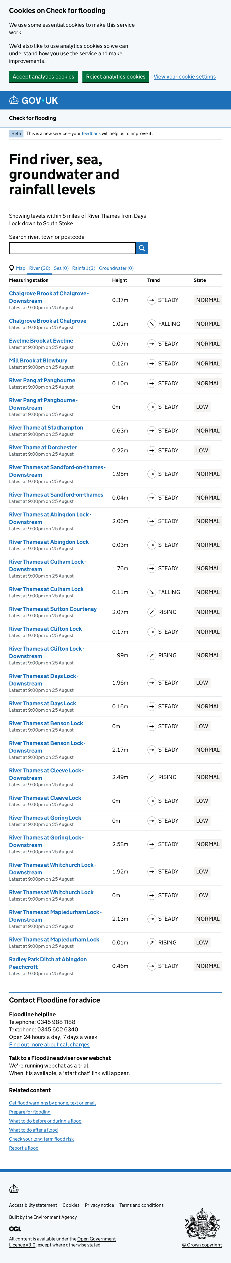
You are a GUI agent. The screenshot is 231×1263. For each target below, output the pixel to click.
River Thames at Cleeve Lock (45, 797)
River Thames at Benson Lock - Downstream (47, 747)
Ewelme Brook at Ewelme (41, 340)
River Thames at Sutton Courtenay (53, 608)
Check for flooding (32, 118)
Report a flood (23, 1148)
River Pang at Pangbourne (42, 380)
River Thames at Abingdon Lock (49, 541)
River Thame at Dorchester (43, 447)
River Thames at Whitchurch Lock (51, 892)
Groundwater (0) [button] (116, 268)
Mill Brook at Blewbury (38, 360)
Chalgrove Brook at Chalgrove (47, 320)
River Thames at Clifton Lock (45, 628)
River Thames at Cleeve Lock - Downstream (46, 774)
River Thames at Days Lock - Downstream (44, 680)
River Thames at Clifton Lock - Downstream (46, 652)
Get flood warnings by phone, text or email (52, 1103)
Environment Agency (55, 1217)
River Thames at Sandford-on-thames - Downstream (57, 471)
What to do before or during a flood (45, 1121)
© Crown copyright (202, 1245)
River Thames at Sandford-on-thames (56, 494)
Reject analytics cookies (116, 76)
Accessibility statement (33, 1205)
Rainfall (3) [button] (83, 268)
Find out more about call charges (49, 1044)
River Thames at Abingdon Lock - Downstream (50, 518)
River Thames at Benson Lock (46, 723)
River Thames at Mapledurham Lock (54, 939)
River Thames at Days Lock (42, 703)
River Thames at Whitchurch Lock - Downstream (52, 868)
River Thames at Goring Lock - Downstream (46, 841)
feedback (91, 133)
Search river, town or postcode (47, 236)
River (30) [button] (39, 268)
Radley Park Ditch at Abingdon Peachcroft (48, 963)
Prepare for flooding (30, 1112)
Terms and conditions (141, 1205)
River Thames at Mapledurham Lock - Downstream (55, 916)
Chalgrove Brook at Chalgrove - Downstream (49, 297)
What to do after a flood (33, 1130)
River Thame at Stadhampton (46, 427)
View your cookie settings (185, 76)
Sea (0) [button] (61, 268)
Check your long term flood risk (41, 1139)
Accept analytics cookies (43, 76)
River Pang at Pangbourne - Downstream (43, 404)
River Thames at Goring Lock (45, 817)
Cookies (71, 1205)
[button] (17, 268)
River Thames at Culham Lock (46, 589)
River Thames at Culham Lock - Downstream (47, 565)
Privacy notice (99, 1205)
